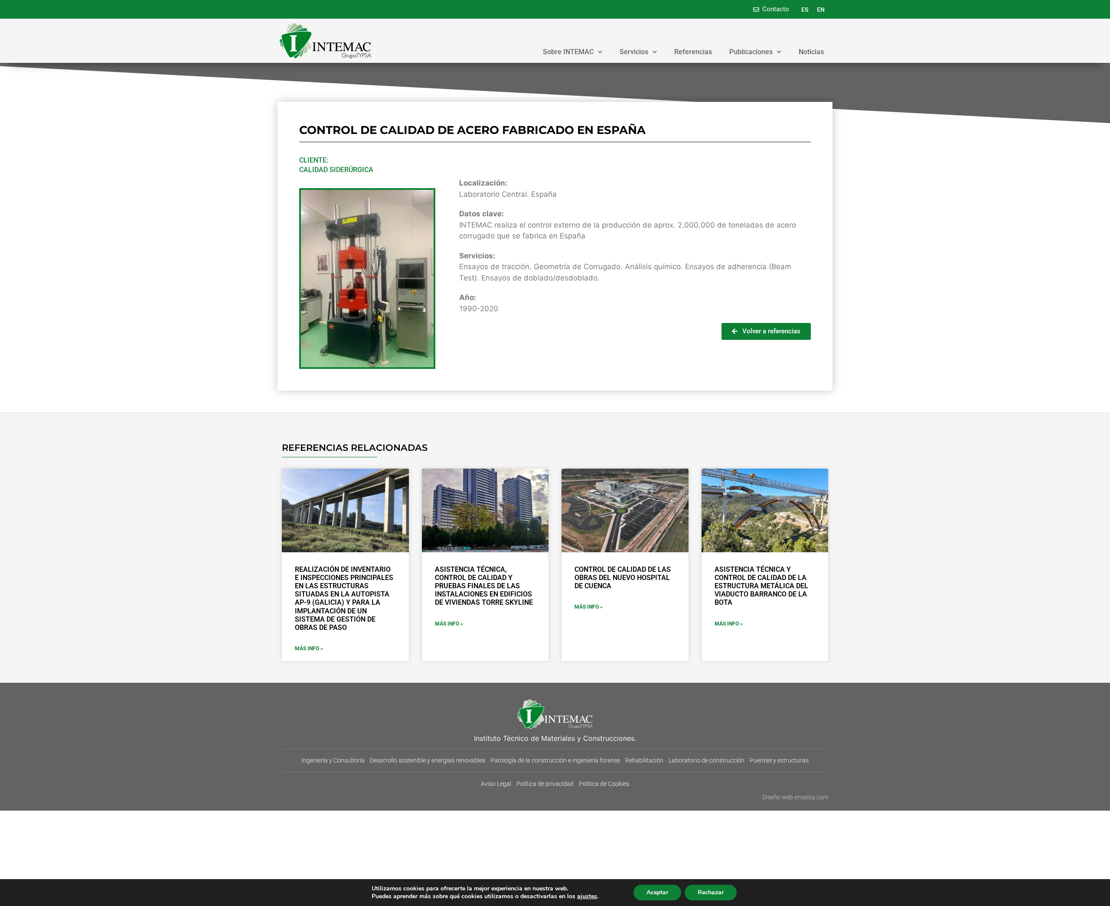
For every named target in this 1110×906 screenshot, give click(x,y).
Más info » (309, 648)
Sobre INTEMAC (568, 52)
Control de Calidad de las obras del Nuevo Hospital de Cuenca (623, 577)
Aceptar (657, 892)
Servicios (634, 52)
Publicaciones (751, 52)
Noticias (811, 52)
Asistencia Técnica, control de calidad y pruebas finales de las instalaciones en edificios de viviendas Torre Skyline (484, 586)
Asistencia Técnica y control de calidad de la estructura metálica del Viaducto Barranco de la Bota (761, 586)
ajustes (587, 896)
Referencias (693, 52)
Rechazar (711, 892)
